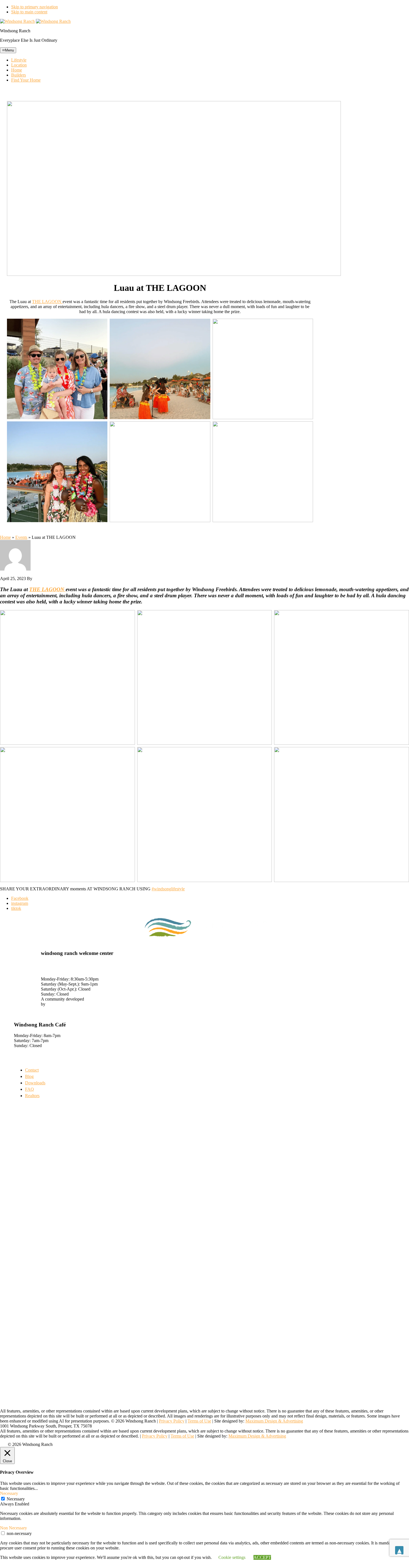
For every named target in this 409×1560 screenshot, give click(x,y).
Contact (32, 1070)
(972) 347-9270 (54, 974)
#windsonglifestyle (168, 888)
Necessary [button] (9, 1493)
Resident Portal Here (32, 1009)
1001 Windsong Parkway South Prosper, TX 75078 (69, 966)
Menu (9, 50)
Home (5, 537)
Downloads (35, 1082)
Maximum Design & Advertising (274, 1421)
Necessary (16, 1499)
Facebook (19, 898)
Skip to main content (29, 11)
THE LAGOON (47, 301)
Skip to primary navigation (34, 6)
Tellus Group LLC (62, 1004)
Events (21, 537)
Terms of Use (199, 1421)
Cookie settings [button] (231, 1557)
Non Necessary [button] (13, 1527)
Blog (29, 1076)
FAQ (29, 1089)
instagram (19, 903)
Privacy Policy (171, 1421)
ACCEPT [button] (262, 1557)
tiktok (16, 908)
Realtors (32, 1095)
